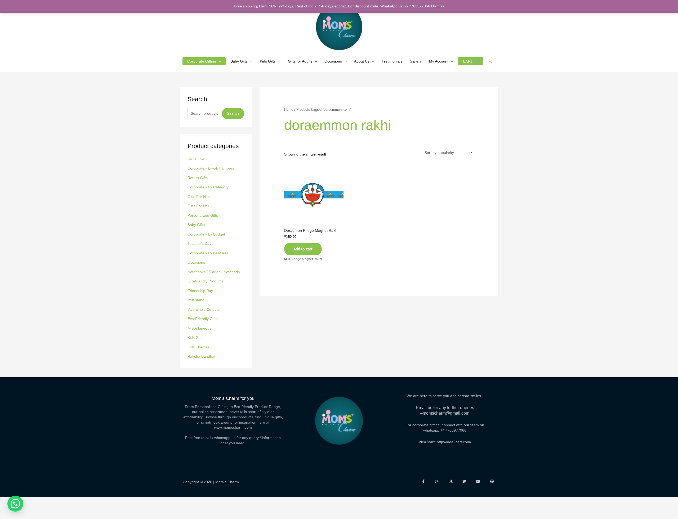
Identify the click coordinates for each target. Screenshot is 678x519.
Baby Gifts (239, 61)
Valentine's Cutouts (204, 309)
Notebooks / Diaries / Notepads (214, 272)
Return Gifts (198, 178)
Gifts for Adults (300, 61)
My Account (438, 61)
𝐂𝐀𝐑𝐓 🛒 (471, 61)
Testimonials (392, 61)
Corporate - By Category (208, 187)
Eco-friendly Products (205, 281)
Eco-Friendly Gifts (202, 319)
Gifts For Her (198, 206)
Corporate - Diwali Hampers (211, 168)
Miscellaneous (199, 328)
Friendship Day (200, 291)
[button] (490, 61)
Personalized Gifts (203, 215)
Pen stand (196, 300)
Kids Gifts (268, 61)
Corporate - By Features (208, 253)
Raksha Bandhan (202, 356)
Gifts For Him (199, 196)
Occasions (333, 61)
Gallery (416, 61)
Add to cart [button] (303, 248)
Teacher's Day (199, 243)
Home (288, 110)
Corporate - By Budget (206, 234)
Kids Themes (198, 347)
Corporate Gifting (201, 61)
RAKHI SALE (198, 159)
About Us (361, 61)
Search (233, 113)
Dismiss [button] (437, 6)
